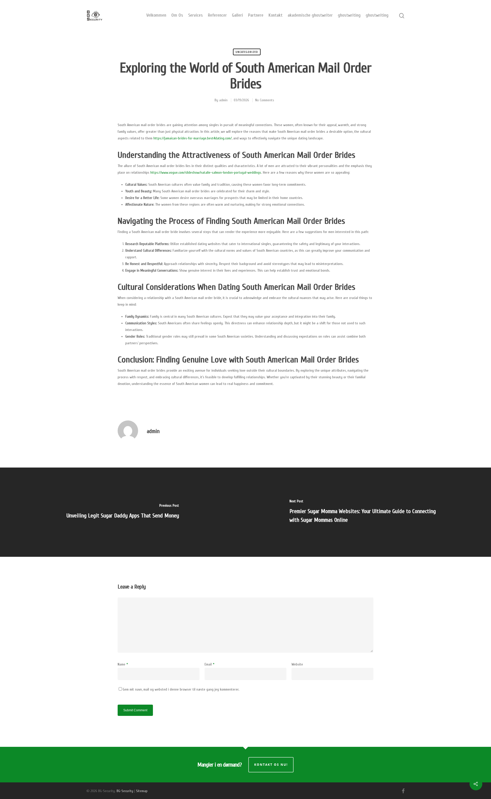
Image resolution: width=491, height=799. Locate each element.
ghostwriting (349, 15)
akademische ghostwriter (310, 15)
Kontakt (276, 15)
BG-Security (125, 791)
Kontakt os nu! (271, 764)
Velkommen (156, 15)
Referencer (217, 15)
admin (223, 100)
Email (210, 664)
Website (297, 664)
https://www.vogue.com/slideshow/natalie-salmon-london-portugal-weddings (205, 172)
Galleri (237, 15)
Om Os (177, 15)
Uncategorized (247, 52)
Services (195, 15)
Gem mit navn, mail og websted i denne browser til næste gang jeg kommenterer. (181, 689)
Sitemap (142, 791)
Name (123, 664)
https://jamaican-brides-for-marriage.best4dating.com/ (192, 138)
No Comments (264, 100)
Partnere (255, 15)
